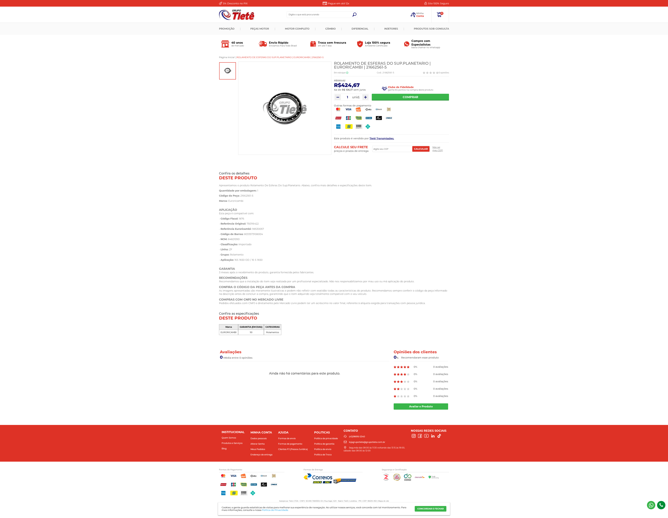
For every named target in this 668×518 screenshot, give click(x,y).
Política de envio (322, 449)
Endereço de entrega (261, 454)
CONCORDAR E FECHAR (430, 508)
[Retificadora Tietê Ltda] (236, 14)
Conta (420, 16)
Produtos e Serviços (232, 443)
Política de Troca (323, 454)
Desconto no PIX (235, 3)
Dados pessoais (258, 438)
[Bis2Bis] (386, 480)
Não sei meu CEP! (437, 149)
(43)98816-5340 (661, 505)
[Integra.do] (407, 480)
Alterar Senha (257, 444)
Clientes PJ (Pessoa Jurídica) (293, 449)
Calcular (421, 148)
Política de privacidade (326, 438)
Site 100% (438, 3)
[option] (227, 70)
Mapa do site (383, 501)
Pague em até (338, 3)
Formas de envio (287, 438)
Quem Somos (229, 437)
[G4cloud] (396, 480)
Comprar (410, 97)
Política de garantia (324, 444)
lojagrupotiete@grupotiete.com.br (367, 442)
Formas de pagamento (290, 444)
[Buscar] (354, 15)
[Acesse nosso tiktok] (439, 436)
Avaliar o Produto (421, 406)
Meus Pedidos (257, 449)
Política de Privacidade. (275, 510)
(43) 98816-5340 (651, 505)
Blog (224, 448)
